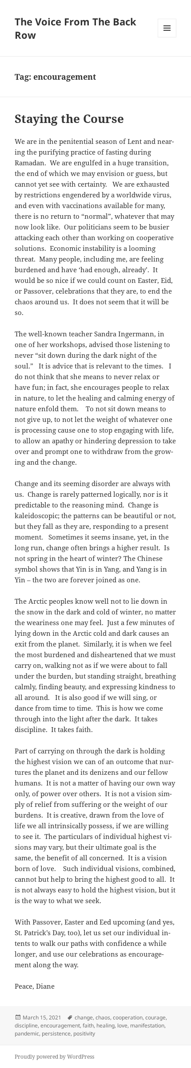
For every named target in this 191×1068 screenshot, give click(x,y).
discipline (26, 1025)
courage (155, 1017)
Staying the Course (69, 118)
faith (88, 1025)
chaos (103, 1017)
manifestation (147, 1025)
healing (105, 1025)
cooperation (128, 1017)
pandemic (27, 1033)
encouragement (60, 1025)
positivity (84, 1033)
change (84, 1017)
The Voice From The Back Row (75, 28)
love (122, 1025)
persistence (56, 1033)
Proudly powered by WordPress (54, 1056)
